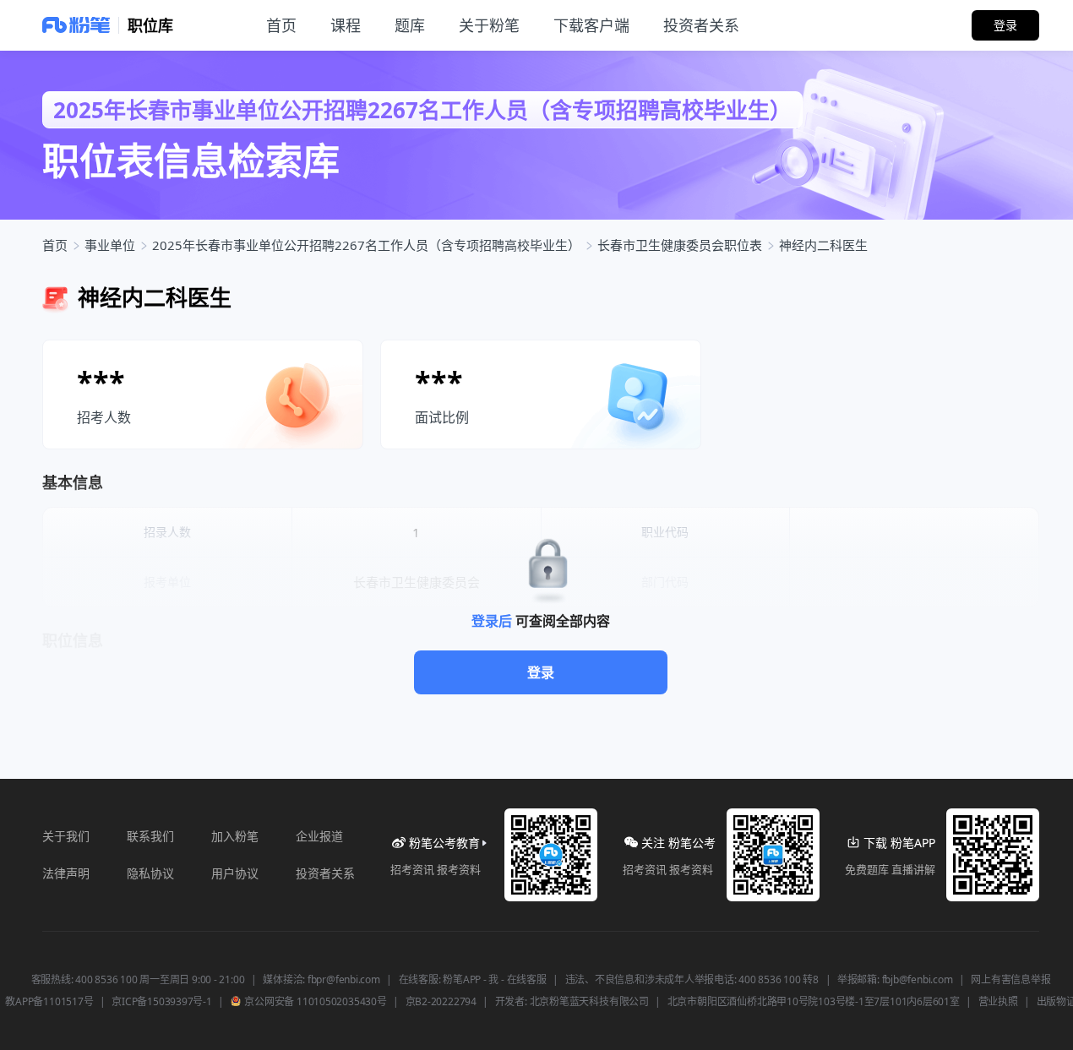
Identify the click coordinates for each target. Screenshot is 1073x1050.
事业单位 (109, 245)
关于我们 (66, 836)
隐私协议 (150, 873)
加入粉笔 (235, 836)
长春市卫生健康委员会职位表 (679, 245)
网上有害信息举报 (1010, 980)
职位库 (150, 25)
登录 (540, 672)
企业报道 (319, 836)
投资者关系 (325, 873)
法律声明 (66, 873)
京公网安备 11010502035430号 (314, 1002)
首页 (55, 245)
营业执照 (998, 1002)
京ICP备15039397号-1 (161, 1002)
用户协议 (235, 873)
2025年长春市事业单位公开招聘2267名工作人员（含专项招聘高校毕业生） (366, 245)
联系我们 (150, 836)
